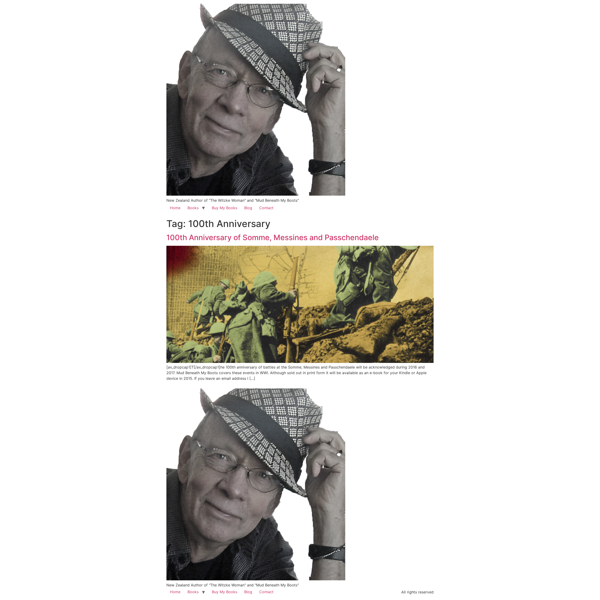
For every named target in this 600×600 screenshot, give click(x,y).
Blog (248, 207)
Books (193, 207)
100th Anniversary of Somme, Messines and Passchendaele (272, 237)
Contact (266, 207)
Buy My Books (224, 207)
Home (175, 207)
